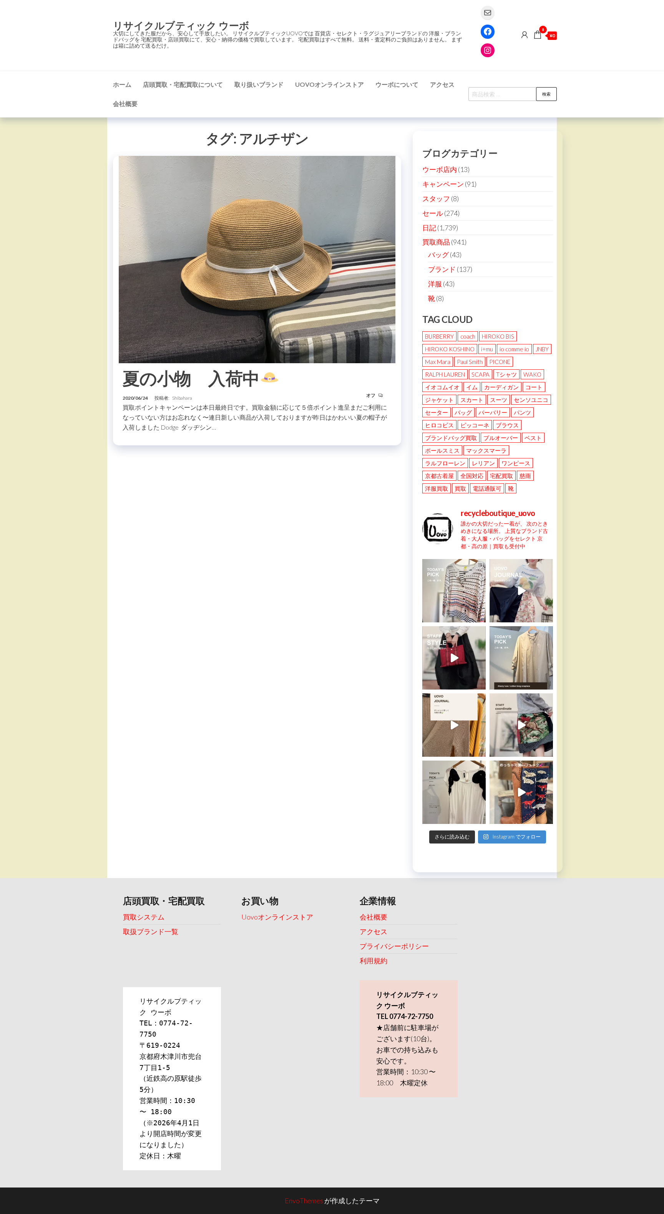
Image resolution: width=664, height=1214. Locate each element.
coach (467, 336)
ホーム (122, 84)
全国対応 (471, 475)
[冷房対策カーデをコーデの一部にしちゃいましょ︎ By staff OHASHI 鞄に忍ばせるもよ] (454, 725)
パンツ (522, 412)
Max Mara (437, 361)
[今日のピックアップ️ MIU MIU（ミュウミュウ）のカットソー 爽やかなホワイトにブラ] (454, 792)
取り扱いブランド (259, 84)
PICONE (499, 361)
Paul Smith (470, 361)
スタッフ (436, 198)
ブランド (442, 269)
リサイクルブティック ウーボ (181, 25)
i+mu (487, 349)
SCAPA (480, 374)
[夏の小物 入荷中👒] (257, 258)
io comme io (514, 349)
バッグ (438, 254)
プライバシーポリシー (394, 946)
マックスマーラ (486, 450)
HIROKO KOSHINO (450, 349)
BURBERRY (439, 336)
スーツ (498, 399)
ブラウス (507, 425)
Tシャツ (506, 374)
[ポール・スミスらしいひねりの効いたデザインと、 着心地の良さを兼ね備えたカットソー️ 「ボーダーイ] (454, 590)
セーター (436, 412)
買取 (460, 488)
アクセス (442, 84)
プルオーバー (500, 437)
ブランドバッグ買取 (451, 437)
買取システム (143, 917)
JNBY (542, 349)
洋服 (435, 284)
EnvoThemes (304, 1200)
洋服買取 (436, 488)
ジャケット (439, 399)
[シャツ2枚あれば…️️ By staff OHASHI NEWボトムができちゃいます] (521, 590)
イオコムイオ (442, 387)
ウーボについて (396, 84)
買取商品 (436, 242)
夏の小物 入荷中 (191, 378)
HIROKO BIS (498, 336)
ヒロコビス (439, 425)
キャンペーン (443, 184)
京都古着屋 (439, 475)
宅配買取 (501, 475)
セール (432, 213)
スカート (471, 399)
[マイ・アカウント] (525, 34)
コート (534, 387)
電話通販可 (487, 488)
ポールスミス (442, 450)
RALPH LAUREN (445, 374)
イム (472, 387)
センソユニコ (531, 399)
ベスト (533, 437)
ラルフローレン (445, 463)
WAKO (532, 374)
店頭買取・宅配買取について (183, 84)
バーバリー (492, 412)
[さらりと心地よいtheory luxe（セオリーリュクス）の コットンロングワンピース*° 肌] (521, 658)
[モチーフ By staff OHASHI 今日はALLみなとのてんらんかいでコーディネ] (521, 725)
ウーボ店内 (439, 169)
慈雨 (525, 475)
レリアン (483, 463)
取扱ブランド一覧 (150, 931)
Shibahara (182, 398)
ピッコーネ (474, 425)
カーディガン (501, 387)
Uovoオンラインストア (329, 84)
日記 (429, 227)
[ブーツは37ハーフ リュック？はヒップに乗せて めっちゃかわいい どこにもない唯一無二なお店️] (521, 792)
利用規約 (373, 960)
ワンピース (515, 463)
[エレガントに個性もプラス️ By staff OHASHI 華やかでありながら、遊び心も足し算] (454, 658)
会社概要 (125, 103)
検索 (546, 93)
